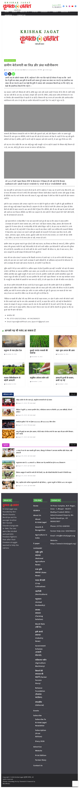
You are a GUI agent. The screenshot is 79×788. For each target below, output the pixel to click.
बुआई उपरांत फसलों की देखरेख (39, 352)
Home (7, 12)
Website (38, 750)
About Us (23, 12)
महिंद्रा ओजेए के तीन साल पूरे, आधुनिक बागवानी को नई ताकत (34, 400)
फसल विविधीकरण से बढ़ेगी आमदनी (12, 379)
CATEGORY (44, 12)
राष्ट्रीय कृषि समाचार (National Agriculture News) (40, 558)
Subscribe (64, 12)
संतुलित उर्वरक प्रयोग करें (39, 377)
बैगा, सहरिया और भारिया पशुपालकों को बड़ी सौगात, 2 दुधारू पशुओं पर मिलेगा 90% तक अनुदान (44, 482)
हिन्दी (59, 5)
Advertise (8, 15)
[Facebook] (6, 74)
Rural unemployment (31, 70)
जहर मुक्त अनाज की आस (65, 350)
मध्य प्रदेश (40, 70)
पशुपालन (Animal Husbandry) (40, 602)
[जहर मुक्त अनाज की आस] (65, 336)
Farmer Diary (40, 760)
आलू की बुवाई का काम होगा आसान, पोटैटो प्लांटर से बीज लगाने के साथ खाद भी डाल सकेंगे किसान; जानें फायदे (44, 433)
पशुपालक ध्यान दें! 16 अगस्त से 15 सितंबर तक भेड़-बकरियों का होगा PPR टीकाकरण (41, 463)
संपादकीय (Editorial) (10, 60)
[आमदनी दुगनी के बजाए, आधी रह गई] (65, 363)
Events (55, 12)
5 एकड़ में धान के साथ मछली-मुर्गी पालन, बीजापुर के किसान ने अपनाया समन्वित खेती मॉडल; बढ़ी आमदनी (44, 452)
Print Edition (40, 755)
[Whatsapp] (13, 74)
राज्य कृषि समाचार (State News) (40, 572)
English (54, 5)
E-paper (35, 12)
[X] (9, 74)
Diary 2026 (40, 741)
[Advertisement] (39, 118)
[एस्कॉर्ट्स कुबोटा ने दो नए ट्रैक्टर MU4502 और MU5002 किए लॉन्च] (8, 424)
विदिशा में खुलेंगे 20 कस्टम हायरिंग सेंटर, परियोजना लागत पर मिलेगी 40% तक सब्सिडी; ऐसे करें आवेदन (44, 411)
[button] (28, 12)
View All (73, 394)
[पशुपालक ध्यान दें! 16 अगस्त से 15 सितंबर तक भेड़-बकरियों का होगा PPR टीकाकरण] (8, 464)
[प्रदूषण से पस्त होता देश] (13, 336)
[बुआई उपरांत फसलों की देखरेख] (39, 336)
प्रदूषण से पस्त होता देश (13, 350)
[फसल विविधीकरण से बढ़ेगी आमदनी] (13, 363)
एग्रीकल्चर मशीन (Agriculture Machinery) (41, 663)
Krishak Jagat (48, 70)
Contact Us (21, 15)
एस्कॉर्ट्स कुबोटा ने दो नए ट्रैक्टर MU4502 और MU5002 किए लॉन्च (35, 422)
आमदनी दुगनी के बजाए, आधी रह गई (65, 379)
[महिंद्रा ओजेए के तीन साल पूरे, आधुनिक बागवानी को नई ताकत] (8, 402)
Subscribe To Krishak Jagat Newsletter (41, 722)
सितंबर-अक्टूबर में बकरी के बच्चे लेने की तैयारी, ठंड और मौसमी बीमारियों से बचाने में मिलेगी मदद (43, 472)
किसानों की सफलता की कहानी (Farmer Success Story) (41, 677)
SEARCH (14, 12)
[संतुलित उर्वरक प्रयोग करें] (39, 363)
